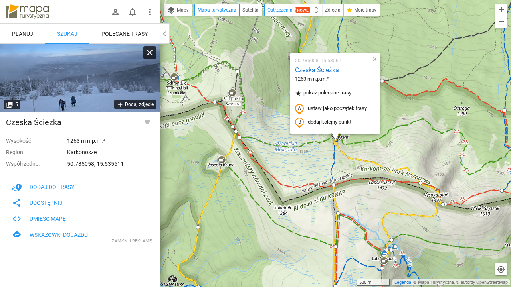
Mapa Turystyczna (436, 282)
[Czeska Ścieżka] (80, 78)
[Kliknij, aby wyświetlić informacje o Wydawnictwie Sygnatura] (173, 280)
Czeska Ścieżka (317, 70)
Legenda (402, 282)
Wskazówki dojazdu (59, 235)
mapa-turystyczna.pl (27, 11)
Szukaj (67, 34)
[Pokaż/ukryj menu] (149, 12)
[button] (174, 77)
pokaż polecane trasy (327, 93)
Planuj (22, 34)
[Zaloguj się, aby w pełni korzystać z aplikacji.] (147, 121)
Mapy (182, 10)
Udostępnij (46, 203)
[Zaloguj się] (115, 12)
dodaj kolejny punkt (329, 122)
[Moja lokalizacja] (501, 269)
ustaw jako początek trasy (337, 108)
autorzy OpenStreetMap (484, 282)
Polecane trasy (124, 34)
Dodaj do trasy (52, 187)
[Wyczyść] (149, 52)
